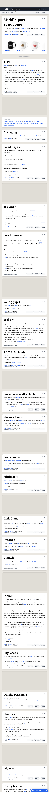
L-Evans (8, 91)
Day (28, 404)
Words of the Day (5, 12)
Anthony (7, 631)
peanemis (16, 703)
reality (41, 524)
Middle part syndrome (8, 34)
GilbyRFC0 (11, 177)
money (36, 527)
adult (16, 305)
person (9, 305)
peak (38, 700)
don (18, 663)
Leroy (6, 464)
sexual (19, 136)
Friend (6, 483)
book (12, 661)
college (34, 599)
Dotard (5, 549)
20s (30, 305)
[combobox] (26, 9)
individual (10, 543)
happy (18, 527)
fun (21, 624)
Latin (21, 561)
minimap (5, 489)
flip (32, 561)
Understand (23, 65)
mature (5, 212)
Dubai (22, 424)
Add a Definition (36, 12)
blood (23, 165)
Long (16, 65)
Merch (43, 34)
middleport (26, 123)
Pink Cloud (6, 531)
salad (7, 163)
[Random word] (40, 9)
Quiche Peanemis (7, 705)
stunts (17, 775)
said (14, 175)
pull (9, 775)
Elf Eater (10, 468)
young (13, 308)
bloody (20, 341)
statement (18, 460)
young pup (6, 311)
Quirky (5, 698)
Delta (5, 656)
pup (16, 308)
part (24, 31)
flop (35, 561)
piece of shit (23, 28)
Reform (20, 420)
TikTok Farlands (7, 365)
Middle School (34, 123)
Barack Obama (9, 640)
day (27, 789)
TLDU (5, 91)
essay (32, 70)
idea (38, 464)
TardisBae (10, 567)
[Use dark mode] (46, 9)
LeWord (9, 489)
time (40, 242)
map (5, 480)
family (8, 399)
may (10, 603)
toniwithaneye (11, 531)
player (10, 717)
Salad (6, 175)
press (13, 325)
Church (21, 404)
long (18, 543)
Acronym (6, 65)
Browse (12, 12)
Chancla (5, 567)
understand (8, 460)
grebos (24, 341)
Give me (7, 703)
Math (34, 76)
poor (11, 658)
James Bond (13, 775)
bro (20, 362)
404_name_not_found (13, 665)
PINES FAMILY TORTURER (15, 365)
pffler (10, 739)
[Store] (43, 9)
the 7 (6, 465)
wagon (18, 397)
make (29, 543)
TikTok (5, 356)
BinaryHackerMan (12, 273)
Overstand (6, 468)
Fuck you (43, 222)
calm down (33, 546)
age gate (5, 226)
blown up (22, 546)
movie (23, 703)
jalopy (5, 777)
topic (13, 460)
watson (8, 777)
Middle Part (19, 121)
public (36, 136)
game (33, 215)
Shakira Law (6, 428)
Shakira (29, 424)
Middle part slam (27, 121)
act (6, 136)
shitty (5, 772)
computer (7, 244)
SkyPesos (5, 665)
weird (26, 357)
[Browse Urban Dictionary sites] (6, 9)
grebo (5, 344)
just (10, 308)
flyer (31, 656)
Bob (6, 257)
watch (15, 212)
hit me (10, 564)
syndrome (42, 28)
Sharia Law (12, 420)
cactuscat (9, 344)
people (25, 251)
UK (7, 325)
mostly (10, 480)
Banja (9, 226)
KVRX (15, 409)
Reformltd (11, 428)
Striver (5, 644)
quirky (28, 700)
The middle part (37, 121)
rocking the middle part (9, 123)
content (33, 210)
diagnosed (14, 31)
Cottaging (5, 138)
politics (38, 626)
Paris (24, 661)
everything (22, 480)
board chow (6, 273)
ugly (16, 28)
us (18, 546)
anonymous (15, 34)
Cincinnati (10, 729)
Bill (5, 222)
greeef (10, 138)
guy (22, 612)
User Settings (44, 12)
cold (19, 165)
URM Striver (10, 644)
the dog (10, 311)
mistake (43, 420)
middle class (11, 125)
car (8, 772)
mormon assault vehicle (8, 409)
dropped (36, 329)
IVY (30, 631)
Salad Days (6, 177)
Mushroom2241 (14, 705)
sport (25, 723)
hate (9, 728)
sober (13, 524)
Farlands (17, 362)
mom (7, 564)
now (18, 341)
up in (14, 171)
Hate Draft (5, 739)
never (21, 327)
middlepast (19, 123)
